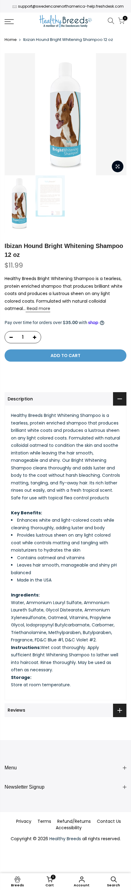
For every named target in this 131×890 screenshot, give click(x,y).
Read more (38, 308)
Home (11, 39)
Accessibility (69, 828)
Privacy (23, 821)
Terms (44, 821)
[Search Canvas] (111, 21)
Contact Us (109, 821)
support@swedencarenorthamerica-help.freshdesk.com (71, 6)
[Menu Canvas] (18, 21)
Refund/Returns (74, 821)
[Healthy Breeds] (65, 21)
